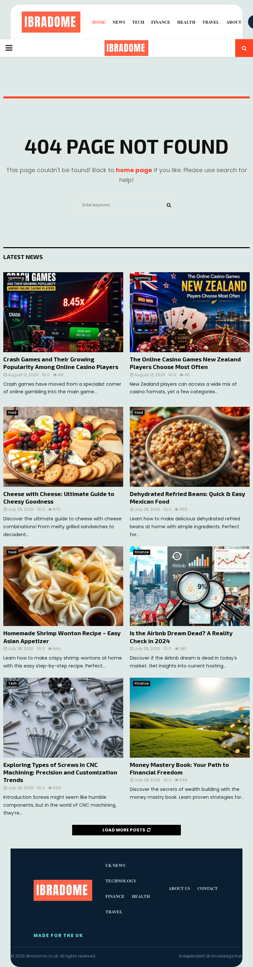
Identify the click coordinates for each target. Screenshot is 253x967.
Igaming (16, 277)
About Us (179, 888)
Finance (142, 552)
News (119, 22)
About (233, 22)
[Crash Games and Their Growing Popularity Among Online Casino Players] (63, 312)
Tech (12, 683)
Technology (120, 880)
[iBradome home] (51, 22)
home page (134, 170)
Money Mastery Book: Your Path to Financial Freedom (179, 768)
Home (99, 22)
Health (186, 22)
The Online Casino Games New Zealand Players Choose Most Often (185, 362)
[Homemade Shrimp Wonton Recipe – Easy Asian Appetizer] (63, 586)
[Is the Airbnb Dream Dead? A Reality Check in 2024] (190, 586)
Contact (207, 888)
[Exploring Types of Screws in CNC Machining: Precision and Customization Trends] (63, 718)
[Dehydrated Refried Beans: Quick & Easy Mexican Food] (190, 447)
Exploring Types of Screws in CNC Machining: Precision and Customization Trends (60, 772)
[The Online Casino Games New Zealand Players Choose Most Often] (190, 312)
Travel (210, 22)
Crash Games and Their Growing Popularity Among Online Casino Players (60, 362)
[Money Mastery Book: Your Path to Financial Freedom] (190, 718)
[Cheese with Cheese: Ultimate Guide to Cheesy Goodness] (63, 447)
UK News (115, 865)
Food (12, 412)
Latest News (23, 256)
